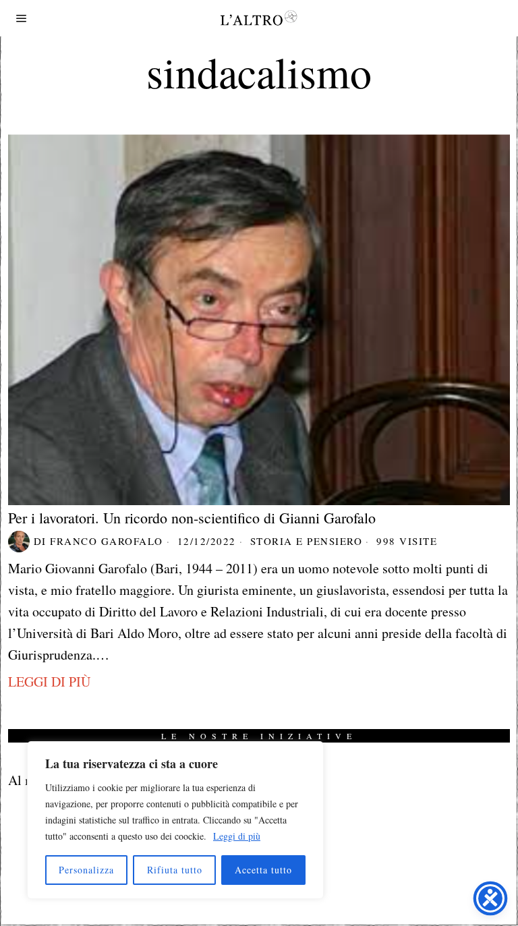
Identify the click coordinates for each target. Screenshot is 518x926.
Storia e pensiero (306, 541)
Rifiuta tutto (174, 869)
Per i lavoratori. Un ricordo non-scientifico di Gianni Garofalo (192, 518)
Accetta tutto (263, 869)
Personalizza (86, 869)
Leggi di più (236, 836)
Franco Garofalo (106, 541)
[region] (175, 820)
